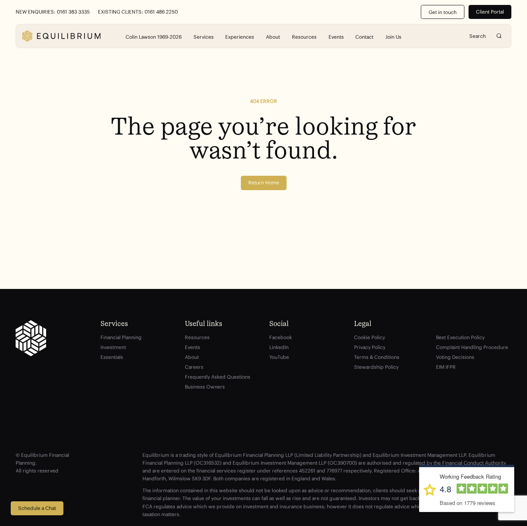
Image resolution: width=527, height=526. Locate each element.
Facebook (280, 337)
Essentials (111, 357)
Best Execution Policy (460, 337)
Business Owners (205, 387)
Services (204, 36)
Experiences (239, 36)
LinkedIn (279, 347)
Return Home (263, 182)
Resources (304, 36)
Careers (194, 367)
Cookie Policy (369, 337)
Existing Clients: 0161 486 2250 (138, 11)
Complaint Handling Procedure (472, 347)
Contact (364, 36)
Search (499, 36)
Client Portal (490, 12)
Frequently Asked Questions (217, 377)
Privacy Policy (369, 347)
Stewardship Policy (376, 367)
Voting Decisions (455, 357)
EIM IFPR (446, 367)
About (273, 36)
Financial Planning (121, 337)
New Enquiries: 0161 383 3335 (53, 11)
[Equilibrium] (61, 36)
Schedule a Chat (37, 508)
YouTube (279, 357)
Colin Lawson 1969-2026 (154, 36)
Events (336, 36)
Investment (113, 347)
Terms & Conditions (376, 357)
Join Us (393, 36)
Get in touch (443, 12)
